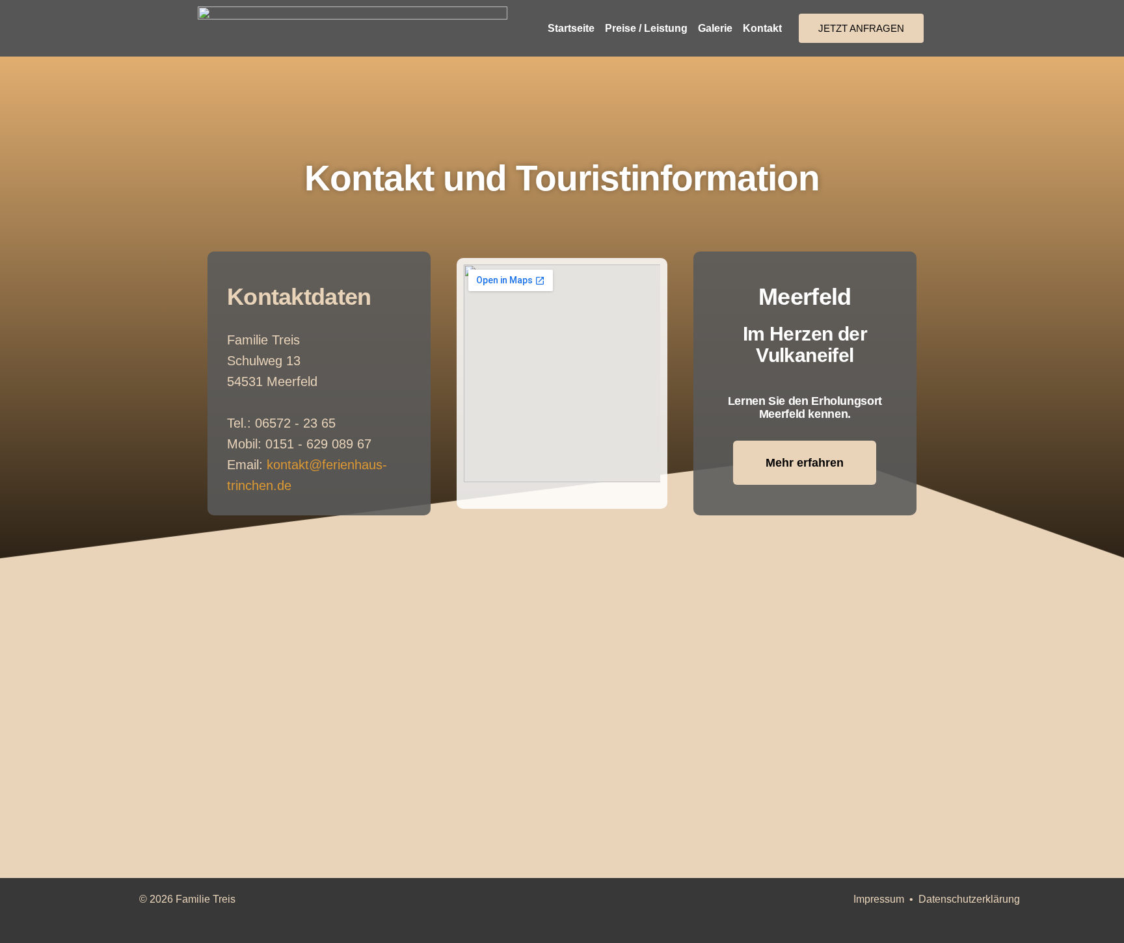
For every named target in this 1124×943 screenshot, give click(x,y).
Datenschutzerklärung (969, 899)
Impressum (878, 899)
